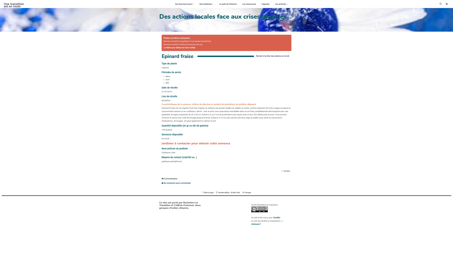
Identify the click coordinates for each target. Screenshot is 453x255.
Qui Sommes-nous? (183, 4)
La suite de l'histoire (228, 4)
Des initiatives (205, 4)
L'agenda (265, 4)
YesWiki (276, 217)
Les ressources (249, 4)
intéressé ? (256, 224)
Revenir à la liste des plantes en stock (272, 56)
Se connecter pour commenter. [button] (177, 183)
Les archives (280, 4)
